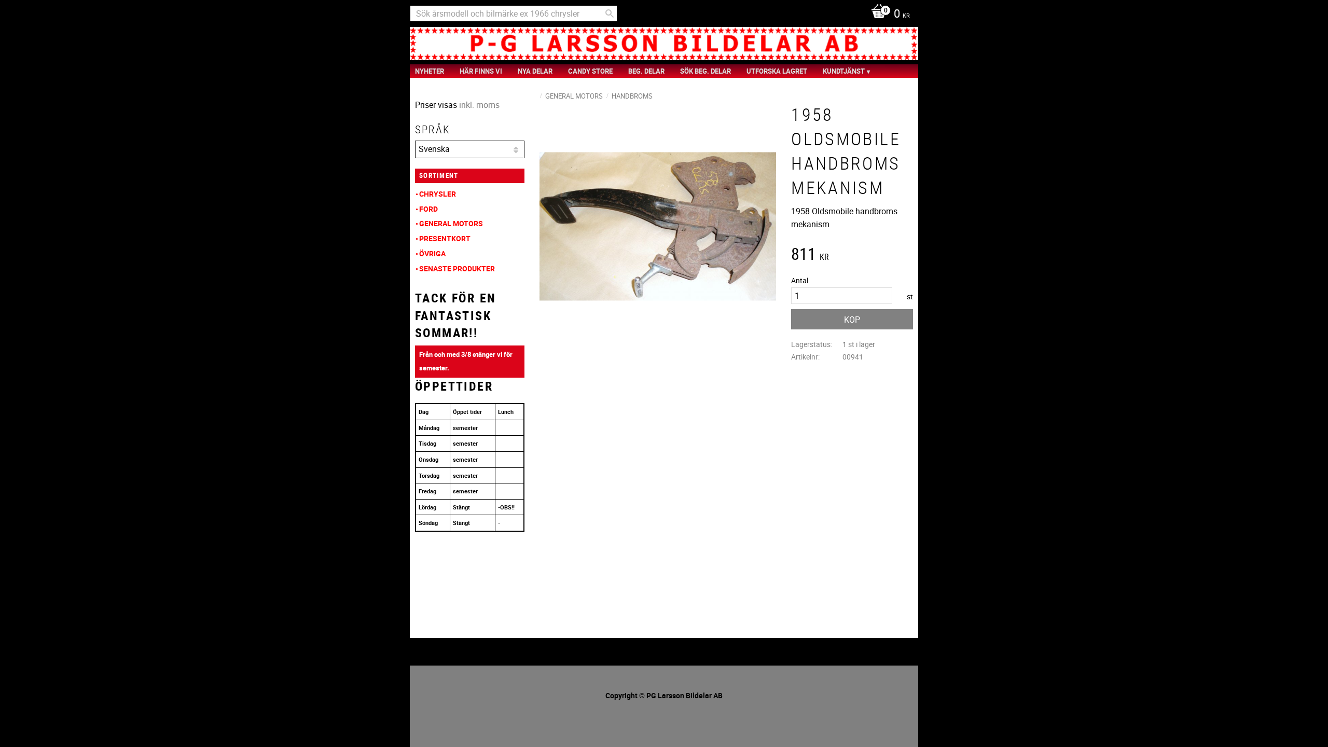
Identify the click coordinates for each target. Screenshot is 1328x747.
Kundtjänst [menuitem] (844, 71)
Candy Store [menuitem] (590, 71)
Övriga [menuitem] (432, 253)
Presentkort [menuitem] (445, 238)
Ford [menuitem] (428, 209)
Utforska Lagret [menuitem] (776, 71)
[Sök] (609, 13)
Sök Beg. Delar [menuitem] (705, 71)
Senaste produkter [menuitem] (457, 268)
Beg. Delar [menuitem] (646, 71)
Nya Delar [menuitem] (535, 71)
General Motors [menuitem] (451, 223)
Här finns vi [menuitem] (481, 71)
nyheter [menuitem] (429, 71)
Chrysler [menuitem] (437, 194)
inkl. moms (479, 104)
